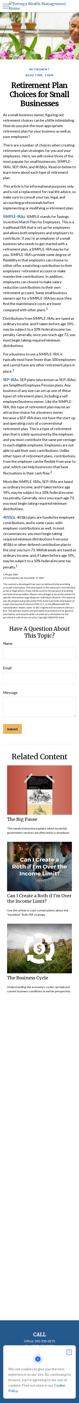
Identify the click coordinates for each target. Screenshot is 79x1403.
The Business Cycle (27, 978)
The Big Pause (22, 819)
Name (8, 643)
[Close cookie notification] (69, 1352)
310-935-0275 (44, 1341)
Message (10, 692)
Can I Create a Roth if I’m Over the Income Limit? (39, 898)
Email (7, 668)
